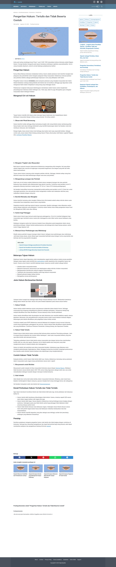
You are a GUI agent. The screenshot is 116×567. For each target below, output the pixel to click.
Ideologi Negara (60, 368)
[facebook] (19, 457)
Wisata (55, 6)
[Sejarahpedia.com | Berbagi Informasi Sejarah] (18, 2)
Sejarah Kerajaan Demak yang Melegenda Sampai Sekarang (35, 475)
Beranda (15, 6)
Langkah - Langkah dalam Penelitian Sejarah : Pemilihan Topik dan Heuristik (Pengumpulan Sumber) (90, 46)
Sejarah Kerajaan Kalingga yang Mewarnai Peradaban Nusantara (35, 245)
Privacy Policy (48, 559)
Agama (81, 19)
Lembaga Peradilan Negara (24, 135)
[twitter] (31, 457)
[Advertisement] (43, 149)
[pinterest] (101, 2)
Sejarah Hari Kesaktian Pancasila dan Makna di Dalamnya (33, 247)
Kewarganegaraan (45, 384)
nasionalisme (41, 261)
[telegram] (98, 2)
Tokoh (49, 6)
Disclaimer (65, 559)
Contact (41, 559)
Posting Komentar (34, 24)
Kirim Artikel (73, 559)
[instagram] (94, 2)
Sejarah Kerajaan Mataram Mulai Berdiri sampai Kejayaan (51, 475)
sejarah (49, 426)
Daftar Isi (24, 6)
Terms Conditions (57, 559)
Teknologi (42, 6)
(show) (23, 58)
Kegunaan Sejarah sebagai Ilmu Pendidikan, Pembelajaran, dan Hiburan (89, 86)
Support (79, 559)
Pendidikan (32, 6)
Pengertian (89, 22)
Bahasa (87, 19)
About (36, 559)
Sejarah (96, 22)
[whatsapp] (55, 457)
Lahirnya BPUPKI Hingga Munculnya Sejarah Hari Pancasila (34, 250)
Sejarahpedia (62, 563)
